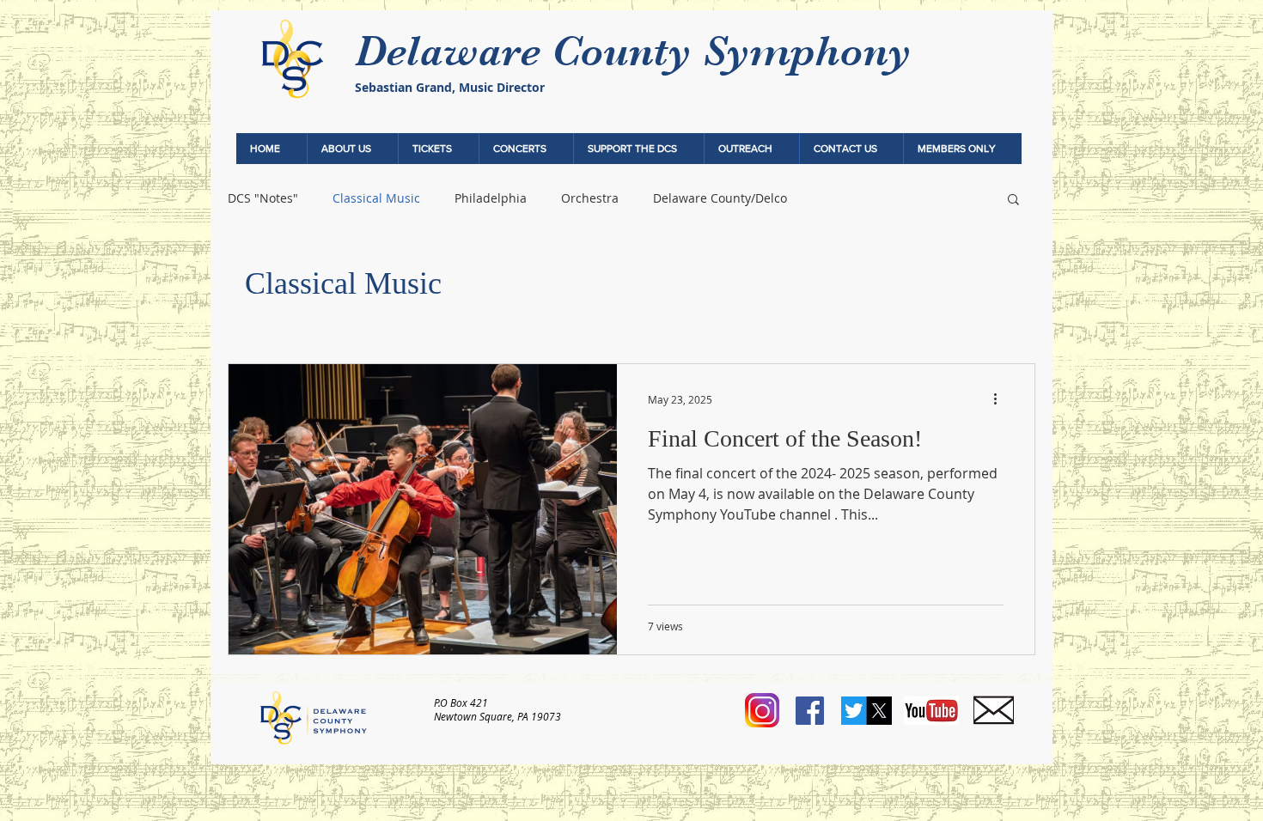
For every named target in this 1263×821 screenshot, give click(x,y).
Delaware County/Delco (720, 198)
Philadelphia (491, 198)
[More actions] (1001, 399)
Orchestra (590, 198)
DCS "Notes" (263, 198)
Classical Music (376, 198)
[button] (352, 148)
